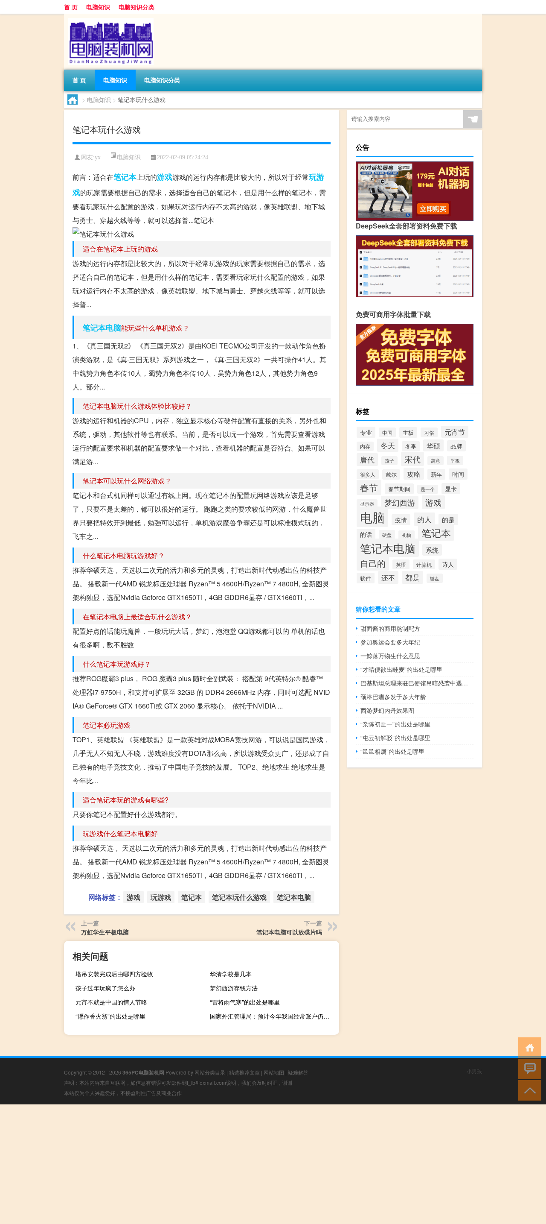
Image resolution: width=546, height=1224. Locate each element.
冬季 (410, 446)
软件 (365, 578)
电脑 (372, 517)
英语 (401, 564)
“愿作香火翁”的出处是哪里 (110, 1016)
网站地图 (274, 1072)
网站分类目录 (210, 1072)
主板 (408, 432)
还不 (388, 577)
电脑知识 (98, 7)
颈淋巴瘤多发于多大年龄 (393, 696)
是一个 (428, 489)
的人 (424, 519)
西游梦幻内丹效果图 (387, 710)
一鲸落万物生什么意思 (390, 655)
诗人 (448, 564)
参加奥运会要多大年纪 (390, 642)
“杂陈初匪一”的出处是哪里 (395, 724)
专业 (366, 432)
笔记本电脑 (102, 327)
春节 (369, 487)
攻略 (414, 473)
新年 (436, 474)
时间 (458, 474)
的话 (366, 534)
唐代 (367, 459)
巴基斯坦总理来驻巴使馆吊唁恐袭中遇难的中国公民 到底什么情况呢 (416, 683)
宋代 (412, 459)
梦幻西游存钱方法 (234, 988)
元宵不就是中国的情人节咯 (111, 1002)
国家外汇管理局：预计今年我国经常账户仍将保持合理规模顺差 (273, 1016)
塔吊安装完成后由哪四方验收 (114, 973)
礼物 (406, 535)
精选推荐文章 (244, 1072)
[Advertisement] (256, 1164)
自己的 (373, 562)
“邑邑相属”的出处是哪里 (392, 751)
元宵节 (454, 431)
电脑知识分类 (136, 7)
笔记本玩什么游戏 (239, 897)
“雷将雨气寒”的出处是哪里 (245, 1002)
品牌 (456, 446)
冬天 (387, 445)
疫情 (401, 519)
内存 (365, 446)
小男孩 (474, 1071)
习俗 (429, 432)
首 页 (71, 7)
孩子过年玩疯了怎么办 (105, 988)
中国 (387, 432)
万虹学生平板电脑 (105, 932)
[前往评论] (527, 1068)
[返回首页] (527, 1047)
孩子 (389, 460)
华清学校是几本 (231, 973)
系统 (432, 549)
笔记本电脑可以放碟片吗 (289, 932)
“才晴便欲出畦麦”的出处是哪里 (401, 669)
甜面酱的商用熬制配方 (390, 628)
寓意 (435, 460)
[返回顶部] (527, 1089)
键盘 (434, 578)
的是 (448, 519)
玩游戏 (161, 897)
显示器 (367, 504)
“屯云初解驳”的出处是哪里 (395, 737)
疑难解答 (298, 1072)
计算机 (424, 564)
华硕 (433, 445)
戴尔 (391, 474)
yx (98, 157)
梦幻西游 (399, 502)
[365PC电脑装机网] (109, 16)
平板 (455, 460)
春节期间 (399, 489)
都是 (412, 577)
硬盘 (387, 534)
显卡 (451, 488)
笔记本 (124, 176)
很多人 (367, 474)
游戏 (164, 176)
